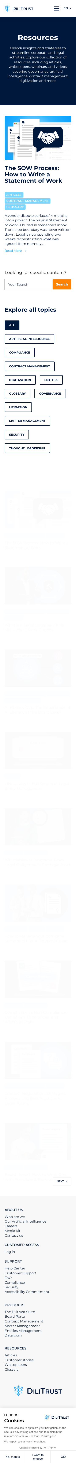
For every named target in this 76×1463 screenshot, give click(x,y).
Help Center (15, 1268)
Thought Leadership (27, 448)
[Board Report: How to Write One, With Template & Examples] (38, 1141)
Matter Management (27, 421)
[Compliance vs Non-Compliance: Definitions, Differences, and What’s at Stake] (38, 979)
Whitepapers (16, 1365)
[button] (67, 8)
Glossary (15, 207)
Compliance (19, 352)
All (12, 325)
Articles (14, 195)
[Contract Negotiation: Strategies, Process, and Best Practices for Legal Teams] (38, 1060)
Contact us (14, 1235)
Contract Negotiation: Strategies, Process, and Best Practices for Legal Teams (35, 1098)
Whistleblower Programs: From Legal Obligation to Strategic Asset (38, 862)
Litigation (18, 407)
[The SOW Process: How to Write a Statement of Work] (38, 509)
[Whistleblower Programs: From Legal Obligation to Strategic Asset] (38, 826)
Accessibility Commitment (27, 1292)
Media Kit (12, 1231)
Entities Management (23, 1331)
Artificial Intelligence (29, 339)
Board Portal (15, 1316)
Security (16, 434)
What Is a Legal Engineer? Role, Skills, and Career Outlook (35, 627)
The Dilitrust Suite (20, 1312)
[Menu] (56, 8)
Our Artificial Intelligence (25, 1221)
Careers (11, 1226)
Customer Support (20, 1273)
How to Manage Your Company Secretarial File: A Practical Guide (36, 938)
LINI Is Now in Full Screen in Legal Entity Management (37, 786)
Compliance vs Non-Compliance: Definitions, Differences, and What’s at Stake (36, 1017)
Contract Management (27, 201)
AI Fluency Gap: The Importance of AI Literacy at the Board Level (37, 710)
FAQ (8, 1278)
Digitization (20, 380)
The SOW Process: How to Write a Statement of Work (37, 545)
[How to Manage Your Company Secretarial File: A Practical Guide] (38, 903)
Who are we (15, 1217)
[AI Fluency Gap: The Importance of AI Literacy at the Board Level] (38, 668)
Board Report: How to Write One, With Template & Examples (36, 1177)
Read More (13, 251)
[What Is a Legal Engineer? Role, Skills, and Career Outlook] (38, 585)
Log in (10, 1252)
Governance (50, 393)
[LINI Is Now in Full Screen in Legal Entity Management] (38, 750)
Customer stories (19, 1360)
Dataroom (13, 1335)
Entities (51, 380)
